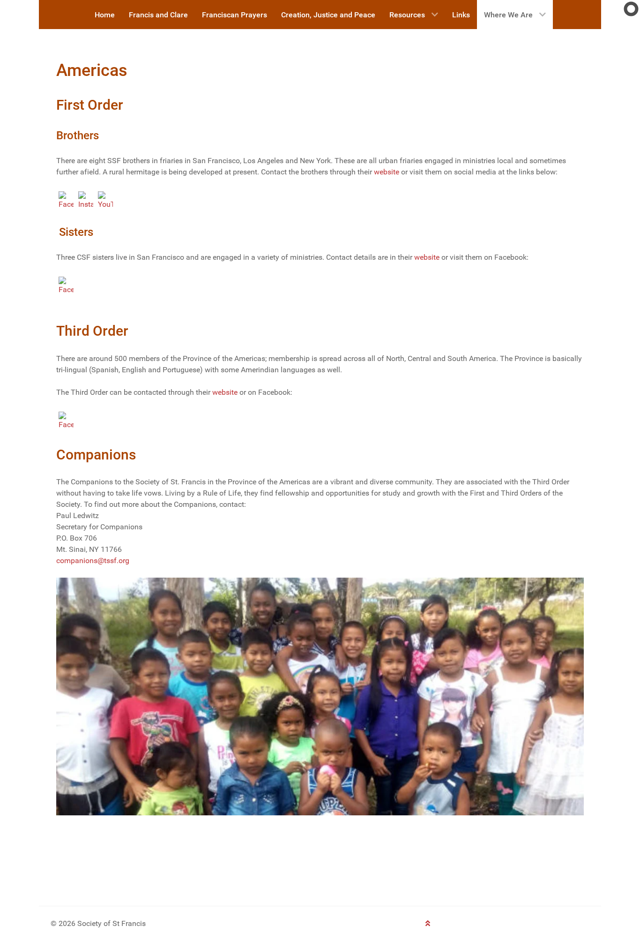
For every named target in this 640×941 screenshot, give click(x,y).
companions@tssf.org (92, 560)
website (386, 171)
